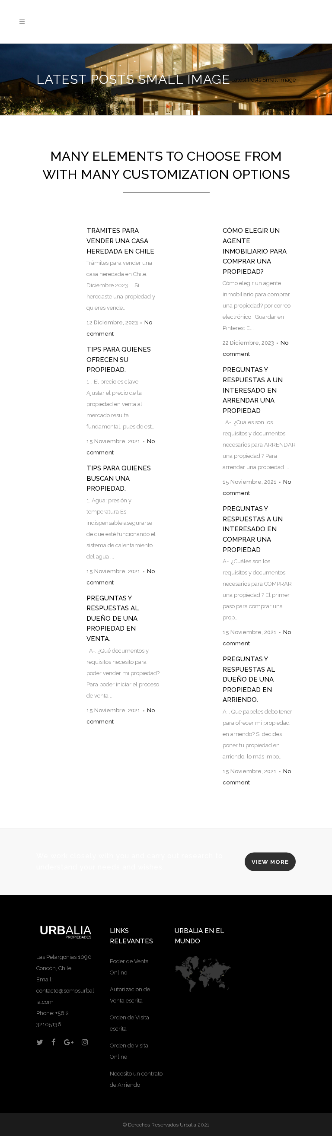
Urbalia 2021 (194, 1125)
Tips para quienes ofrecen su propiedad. (118, 360)
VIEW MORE (270, 862)
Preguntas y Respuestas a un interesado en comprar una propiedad (253, 529)
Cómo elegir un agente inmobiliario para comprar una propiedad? (255, 251)
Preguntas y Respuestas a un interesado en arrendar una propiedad (253, 390)
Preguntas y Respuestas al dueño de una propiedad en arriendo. (249, 679)
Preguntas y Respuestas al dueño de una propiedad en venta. (112, 618)
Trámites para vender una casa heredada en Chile (120, 241)
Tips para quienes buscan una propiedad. (118, 478)
